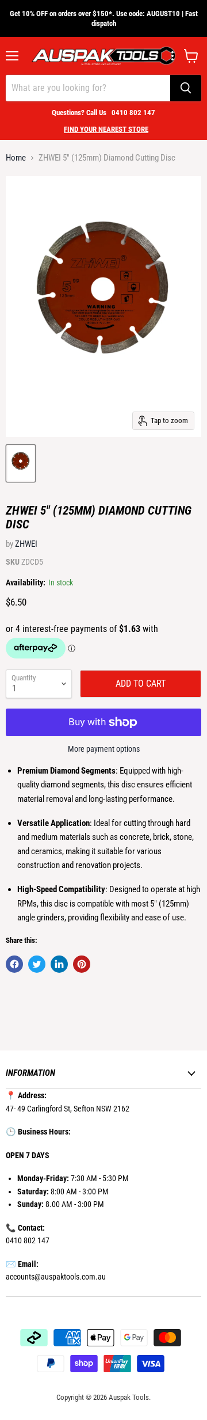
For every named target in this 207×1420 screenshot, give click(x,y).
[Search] (185, 88)
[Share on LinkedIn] (59, 964)
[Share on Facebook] (14, 964)
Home (16, 158)
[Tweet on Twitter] (36, 964)
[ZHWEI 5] (20, 463)
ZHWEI (26, 544)
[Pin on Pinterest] (81, 964)
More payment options (104, 748)
